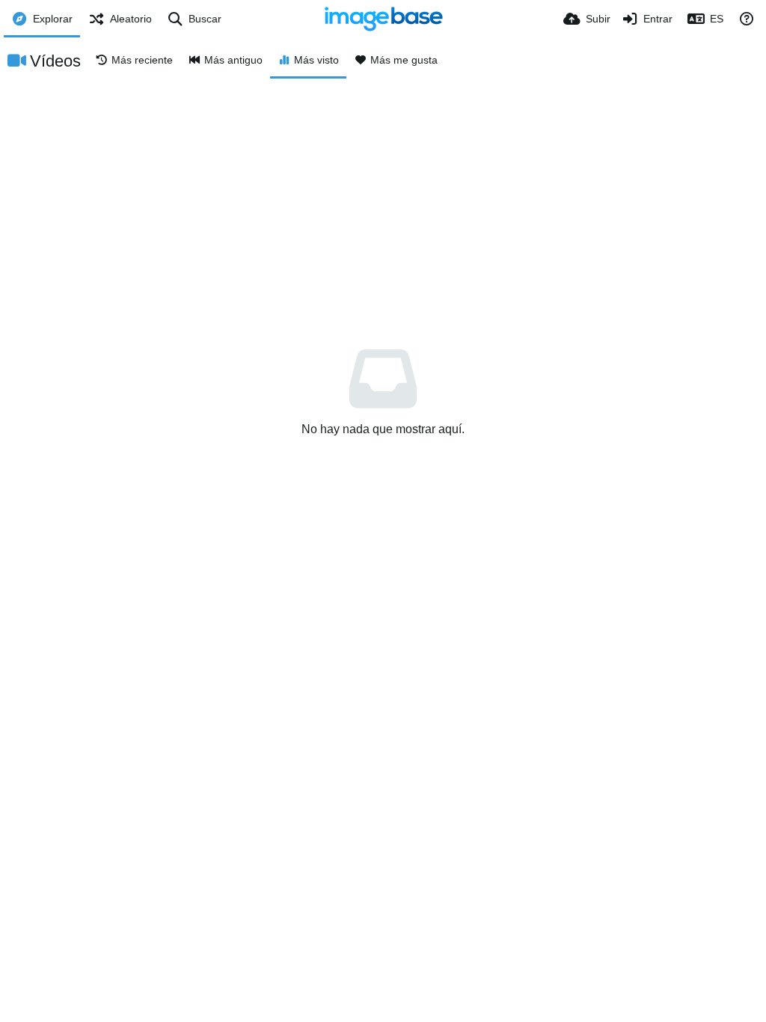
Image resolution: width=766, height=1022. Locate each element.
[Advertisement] (383, 191)
